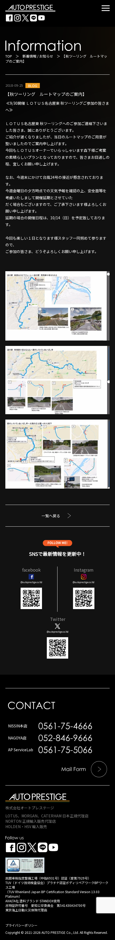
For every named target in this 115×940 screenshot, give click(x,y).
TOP (8, 56)
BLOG (32, 85)
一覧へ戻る (50, 515)
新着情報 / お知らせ (37, 56)
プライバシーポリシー (21, 925)
